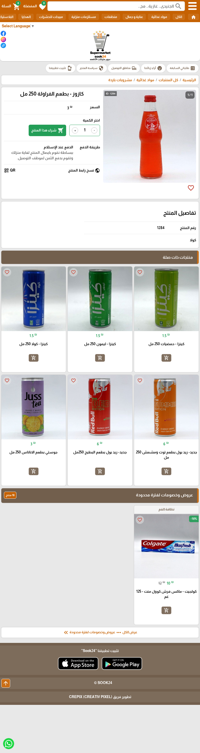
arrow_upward (6, 683)
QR (9, 170)
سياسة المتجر (92, 68)
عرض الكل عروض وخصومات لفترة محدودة (100, 632)
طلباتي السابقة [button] (182, 68)
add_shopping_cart (166, 357)
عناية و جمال (134, 17)
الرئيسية (189, 80)
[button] (34, 6)
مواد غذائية (159, 17)
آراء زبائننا (153, 68)
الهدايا (26, 17)
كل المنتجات (168, 80)
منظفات (110, 17)
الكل (179, 17)
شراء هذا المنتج (47, 130)
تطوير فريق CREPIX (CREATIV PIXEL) (100, 697)
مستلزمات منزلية (83, 17)
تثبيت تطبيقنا (60, 68)
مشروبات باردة (120, 80)
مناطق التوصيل (124, 68)
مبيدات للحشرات (51, 17)
